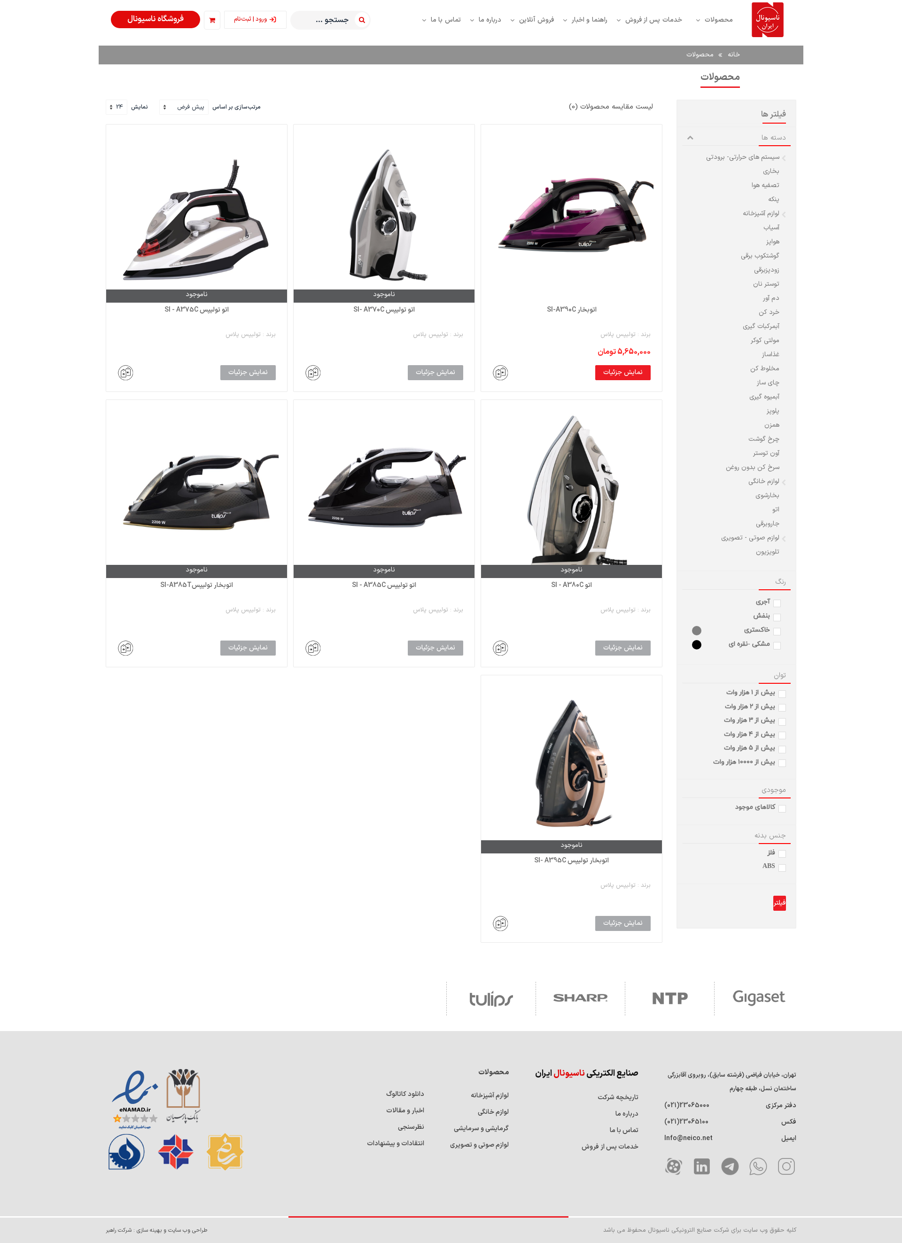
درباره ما (626, 1114)
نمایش (139, 107)
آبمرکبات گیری (761, 326)
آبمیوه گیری (764, 397)
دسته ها (774, 138)
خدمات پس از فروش (610, 1147)
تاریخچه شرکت (618, 1097)
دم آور (771, 298)
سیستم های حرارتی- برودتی (742, 157)
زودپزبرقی (766, 270)
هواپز (772, 242)
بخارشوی (767, 496)
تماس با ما (624, 1130)
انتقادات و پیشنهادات (395, 1144)
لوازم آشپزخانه (761, 214)
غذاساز (770, 355)
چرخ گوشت (763, 439)
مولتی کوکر (765, 340)
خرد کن (769, 312)
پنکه (773, 199)
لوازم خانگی (763, 481)
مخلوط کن (764, 369)
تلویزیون (767, 552)
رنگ (780, 582)
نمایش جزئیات (623, 372)
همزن (771, 425)
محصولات (700, 55)
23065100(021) (686, 1122)
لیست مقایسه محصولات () (611, 107)
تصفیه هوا (765, 185)
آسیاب (771, 228)
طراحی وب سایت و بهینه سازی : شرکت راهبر (156, 1230)
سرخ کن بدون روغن (752, 467)
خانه (734, 55)
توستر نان (766, 284)
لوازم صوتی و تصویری (479, 1145)
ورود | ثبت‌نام (250, 19)
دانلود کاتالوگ (405, 1094)
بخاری (771, 171)
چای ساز (768, 383)
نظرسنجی (411, 1127)
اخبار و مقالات (405, 1111)
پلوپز (773, 411)
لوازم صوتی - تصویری (750, 538)
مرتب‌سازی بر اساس (236, 107)
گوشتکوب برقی (760, 256)
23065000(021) (686, 1105)
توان (780, 675)
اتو (775, 510)
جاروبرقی (767, 524)
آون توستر (766, 453)
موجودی (774, 790)
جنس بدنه (770, 835)
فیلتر (779, 903)
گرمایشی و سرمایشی (481, 1129)
